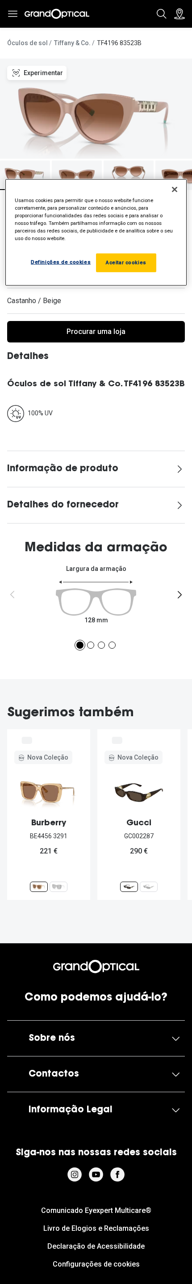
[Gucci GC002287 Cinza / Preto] (149, 887)
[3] (101, 645)
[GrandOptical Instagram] (74, 1174)
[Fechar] (174, 189)
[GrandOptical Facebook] (117, 1174)
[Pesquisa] (161, 13)
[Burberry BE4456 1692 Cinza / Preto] (58, 887)
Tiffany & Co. (72, 42)
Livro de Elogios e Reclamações (96, 1228)
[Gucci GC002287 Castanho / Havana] (129, 887)
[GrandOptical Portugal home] (96, 966)
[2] (90, 645)
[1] (79, 645)
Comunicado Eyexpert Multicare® (96, 1210)
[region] (96, 232)
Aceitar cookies (126, 262)
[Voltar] (12, 594)
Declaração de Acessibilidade (96, 1246)
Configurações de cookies (96, 1264)
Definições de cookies (61, 262)
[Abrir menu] (12, 13)
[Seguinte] (179, 594)
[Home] (57, 14)
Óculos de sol (27, 42)
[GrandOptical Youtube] (96, 1174)
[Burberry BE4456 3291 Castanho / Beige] (39, 887)
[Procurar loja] (179, 13)
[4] (112, 645)
